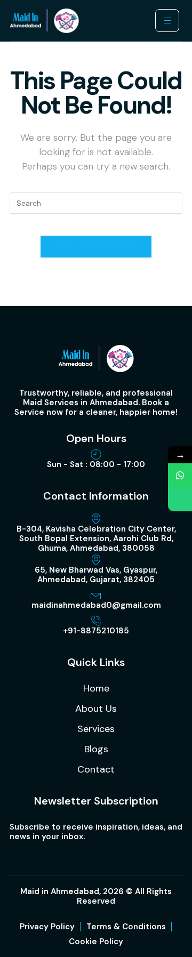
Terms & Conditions (126, 926)
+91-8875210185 (96, 630)
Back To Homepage (96, 246)
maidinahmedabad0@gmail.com (96, 605)
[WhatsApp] (180, 475)
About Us (96, 708)
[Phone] (180, 499)
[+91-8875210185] (96, 620)
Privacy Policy (47, 926)
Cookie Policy (96, 941)
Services (96, 728)
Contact (96, 769)
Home (96, 688)
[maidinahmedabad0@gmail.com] (96, 595)
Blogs (96, 749)
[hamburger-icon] (167, 20)
